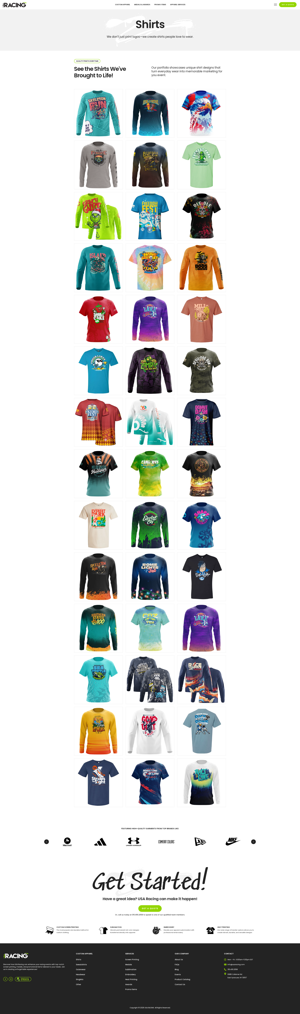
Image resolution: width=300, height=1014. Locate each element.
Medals (128, 964)
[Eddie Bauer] (167, 841)
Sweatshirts (81, 964)
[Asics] (200, 841)
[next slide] (253, 841)
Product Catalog (182, 979)
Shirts (78, 959)
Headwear (80, 974)
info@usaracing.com (236, 964)
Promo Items (131, 989)
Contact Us (180, 984)
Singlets (79, 979)
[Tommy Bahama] (100, 841)
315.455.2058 (233, 969)
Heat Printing (131, 979)
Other (78, 984)
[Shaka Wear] (133, 841)
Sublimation (130, 969)
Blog (177, 969)
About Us (179, 959)
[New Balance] (67, 841)
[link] (15, 956)
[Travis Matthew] (233, 841)
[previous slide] (46, 841)
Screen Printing (132, 959)
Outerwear (81, 969)
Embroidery (130, 974)
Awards (128, 984)
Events (178, 974)
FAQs (177, 964)
